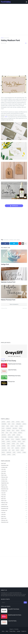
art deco (17, 421)
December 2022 (14, 488)
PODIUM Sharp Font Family (14, 375)
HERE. (5, 116)
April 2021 (14, 516)
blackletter (4, 423)
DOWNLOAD (15, 205)
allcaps (8, 421)
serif (12, 447)
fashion (17, 430)
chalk (7, 426)
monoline (11, 239)
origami (8, 443)
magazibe (18, 439)
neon (24, 441)
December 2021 (14, 506)
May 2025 (14, 473)
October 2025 (14, 467)
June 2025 (14, 471)
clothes (21, 426)
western (9, 454)
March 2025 (14, 475)
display (20, 428)
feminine (23, 430)
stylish (22, 450)
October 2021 (14, 510)
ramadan (3, 445)
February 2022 (14, 502)
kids (21, 436)
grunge (18, 434)
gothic (9, 434)
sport (13, 450)
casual (3, 426)
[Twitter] (14, 243)
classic (12, 426)
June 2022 (14, 494)
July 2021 (14, 512)
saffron (23, 445)
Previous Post (4, 308)
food (11, 432)
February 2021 (14, 520)
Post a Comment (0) (14, 304)
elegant (3, 430)
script (15, 239)
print (18, 443)
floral (3, 432)
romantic (13, 445)
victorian (19, 452)
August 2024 (14, 484)
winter (14, 454)
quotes (22, 443)
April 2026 (14, 463)
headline (16, 436)
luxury (12, 439)
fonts (7, 432)
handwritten (6, 37)
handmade (4, 436)
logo (3, 439)
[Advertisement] (14, 19)
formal (15, 432)
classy (16, 426)
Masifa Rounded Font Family (14, 364)
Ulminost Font (11, 381)
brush (13, 423)
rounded (18, 445)
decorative (15, 428)
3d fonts (3, 421)
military (3, 441)
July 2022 (14, 492)
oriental (3, 443)
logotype (7, 439)
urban (14, 452)
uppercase (9, 452)
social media (4, 450)
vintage (18, 239)
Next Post (24, 308)
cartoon (24, 423)
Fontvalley (16, 629)
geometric (4, 434)
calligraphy (18, 423)
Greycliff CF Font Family (8, 361)
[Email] (22, 243)
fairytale (8, 430)
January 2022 (14, 504)
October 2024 (14, 481)
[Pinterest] (20, 243)
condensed (8, 428)
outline (13, 443)
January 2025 (14, 479)
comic (3, 428)
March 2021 (14, 518)
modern (8, 441)
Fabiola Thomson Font (8, 300)
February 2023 (14, 486)
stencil (17, 450)
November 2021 (14, 508)
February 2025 (14, 477)
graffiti (13, 434)
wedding (3, 454)
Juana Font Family (12, 369)
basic (22, 421)
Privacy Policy (12, 631)
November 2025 (14, 465)
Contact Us (23, 631)
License (18, 631)
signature (17, 447)
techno (3, 452)
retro (8, 445)
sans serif (3, 447)
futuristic (20, 432)
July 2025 (14, 469)
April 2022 (14, 498)
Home (2, 37)
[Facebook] (5, 243)
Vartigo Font (5, 264)
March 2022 (14, 500)
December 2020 (14, 522)
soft (9, 450)
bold (9, 423)
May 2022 (14, 496)
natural (19, 441)
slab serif (23, 447)
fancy (13, 430)
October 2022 (14, 490)
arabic (13, 421)
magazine (24, 439)
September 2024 (14, 483)
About (7, 631)
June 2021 (14, 514)
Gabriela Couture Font (8, 282)
